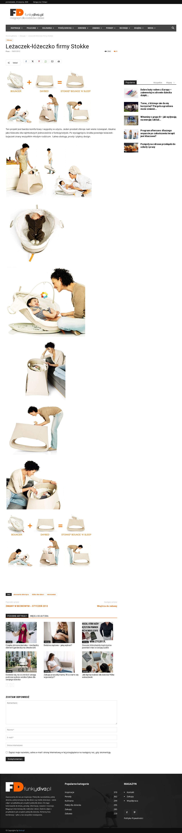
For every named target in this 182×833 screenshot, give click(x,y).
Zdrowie (82, 28)
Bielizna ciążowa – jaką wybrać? (58, 645)
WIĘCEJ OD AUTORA (39, 616)
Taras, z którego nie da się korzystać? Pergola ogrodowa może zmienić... (156, 106)
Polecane (31, 28)
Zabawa (96, 28)
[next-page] (12, 685)
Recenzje (124, 28)
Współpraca (132, 800)
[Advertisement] (61, 583)
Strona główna (11, 36)
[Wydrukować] (59, 63)
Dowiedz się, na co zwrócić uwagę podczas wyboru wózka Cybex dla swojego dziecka (21, 677)
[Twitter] (32, 63)
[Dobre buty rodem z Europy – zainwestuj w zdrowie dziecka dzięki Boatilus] (131, 93)
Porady (109, 28)
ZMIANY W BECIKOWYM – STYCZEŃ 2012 (27, 606)
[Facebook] (26, 63)
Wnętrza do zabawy (107, 606)
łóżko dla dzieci (38, 594)
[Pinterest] (39, 63)
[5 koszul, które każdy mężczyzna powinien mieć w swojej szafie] (99, 632)
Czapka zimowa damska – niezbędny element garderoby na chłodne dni (22, 646)
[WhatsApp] (45, 63)
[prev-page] (7, 685)
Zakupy (22, 36)
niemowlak (51, 594)
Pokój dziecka (65, 28)
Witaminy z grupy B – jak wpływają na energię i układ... (158, 118)
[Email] (52, 63)
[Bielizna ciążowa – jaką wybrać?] (61, 632)
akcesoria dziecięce (21, 594)
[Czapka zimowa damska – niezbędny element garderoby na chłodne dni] (23, 632)
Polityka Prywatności (133, 818)
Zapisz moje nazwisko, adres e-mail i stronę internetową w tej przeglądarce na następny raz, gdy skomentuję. (60, 752)
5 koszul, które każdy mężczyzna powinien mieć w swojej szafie (96, 646)
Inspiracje (15, 28)
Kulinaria (47, 28)
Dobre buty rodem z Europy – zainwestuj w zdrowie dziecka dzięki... (156, 92)
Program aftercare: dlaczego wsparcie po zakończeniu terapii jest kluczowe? (157, 133)
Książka (137, 28)
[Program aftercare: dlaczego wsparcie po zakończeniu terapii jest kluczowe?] (131, 134)
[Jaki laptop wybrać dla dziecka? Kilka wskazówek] (99, 662)
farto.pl (21, 830)
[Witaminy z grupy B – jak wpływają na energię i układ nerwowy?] (131, 120)
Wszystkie (157, 83)
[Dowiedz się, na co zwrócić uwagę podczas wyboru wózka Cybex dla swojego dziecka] (23, 662)
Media (150, 28)
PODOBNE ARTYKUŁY (17, 616)
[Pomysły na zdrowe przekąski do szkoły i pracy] (131, 148)
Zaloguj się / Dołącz (40, 2)
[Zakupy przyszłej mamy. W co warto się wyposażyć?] (61, 662)
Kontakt (130, 792)
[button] (172, 28)
